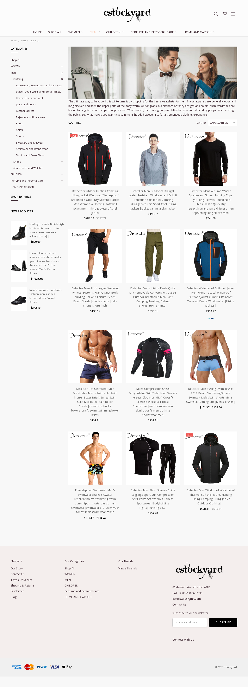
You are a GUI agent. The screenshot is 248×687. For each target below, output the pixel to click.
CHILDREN (113, 32)
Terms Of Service (21, 580)
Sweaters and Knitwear (30, 142)
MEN (93, 32)
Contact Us (18, 574)
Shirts (19, 130)
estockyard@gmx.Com (186, 598)
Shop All (55, 32)
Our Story (17, 568)
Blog (13, 597)
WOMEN (74, 32)
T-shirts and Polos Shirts (30, 155)
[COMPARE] (114, 145)
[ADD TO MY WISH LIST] (114, 151)
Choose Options (95, 177)
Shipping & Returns (22, 585)
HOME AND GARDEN (198, 32)
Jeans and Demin (26, 104)
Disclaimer (17, 591)
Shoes (17, 161)
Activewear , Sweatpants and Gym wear (39, 85)
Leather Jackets (25, 111)
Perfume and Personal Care (152, 32)
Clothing (18, 79)
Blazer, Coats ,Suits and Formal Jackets (38, 91)
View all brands (127, 568)
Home (37, 32)
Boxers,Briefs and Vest (29, 98)
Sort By (201, 122)
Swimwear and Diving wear (32, 149)
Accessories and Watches (28, 168)
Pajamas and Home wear (31, 117)
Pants (19, 123)
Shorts (20, 136)
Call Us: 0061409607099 (187, 593)
